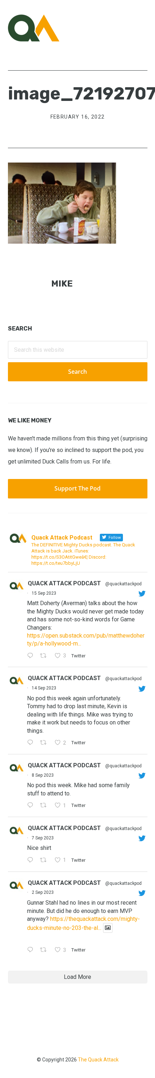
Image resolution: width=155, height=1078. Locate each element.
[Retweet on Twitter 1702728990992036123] (45, 656)
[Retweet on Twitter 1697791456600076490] (45, 950)
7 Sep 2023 (43, 837)
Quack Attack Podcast (64, 583)
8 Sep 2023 (43, 775)
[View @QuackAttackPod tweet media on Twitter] (107, 928)
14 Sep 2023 (44, 688)
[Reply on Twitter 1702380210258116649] (32, 743)
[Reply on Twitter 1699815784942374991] (32, 860)
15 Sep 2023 (44, 593)
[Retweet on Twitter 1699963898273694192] (45, 805)
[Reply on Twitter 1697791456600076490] (32, 950)
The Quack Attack (98, 1060)
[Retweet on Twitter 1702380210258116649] (45, 743)
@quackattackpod (123, 583)
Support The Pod (77, 488)
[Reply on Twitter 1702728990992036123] (32, 656)
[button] (143, 28)
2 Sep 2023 (43, 892)
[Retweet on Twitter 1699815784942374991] (45, 860)
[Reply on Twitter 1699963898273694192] (32, 805)
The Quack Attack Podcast (44, 27)
